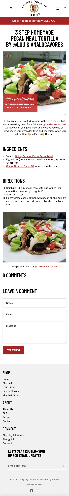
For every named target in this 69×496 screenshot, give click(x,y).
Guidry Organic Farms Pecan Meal (34, 156)
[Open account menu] (57, 8)
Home (6, 379)
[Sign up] (63, 466)
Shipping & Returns (13, 435)
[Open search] (11, 8)
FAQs (6, 413)
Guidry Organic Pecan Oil (20, 166)
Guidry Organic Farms (28, 479)
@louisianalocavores (54, 124)
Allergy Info (9, 439)
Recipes (7, 417)
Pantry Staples (11, 391)
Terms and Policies (35, 484)
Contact (7, 421)
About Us (8, 409)
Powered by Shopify (49, 479)
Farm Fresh (9, 387)
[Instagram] (38, 491)
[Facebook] (31, 491)
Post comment (13, 350)
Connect (7, 443)
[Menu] (4, 8)
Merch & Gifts (10, 395)
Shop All (7, 383)
